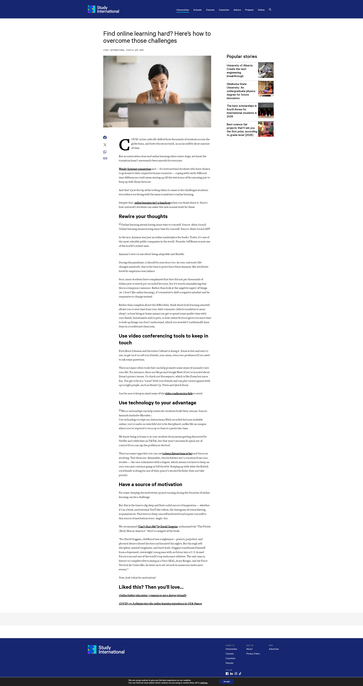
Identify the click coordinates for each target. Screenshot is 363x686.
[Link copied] (105, 158)
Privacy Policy (253, 653)
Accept (226, 681)
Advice (237, 10)
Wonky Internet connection (135, 169)
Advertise (274, 649)
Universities (183, 10)
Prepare (249, 10)
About (249, 649)
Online (261, 10)
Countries (224, 10)
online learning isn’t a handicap (152, 202)
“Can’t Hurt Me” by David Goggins (158, 526)
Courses (210, 10)
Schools (197, 10)
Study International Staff (117, 50)
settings (203, 683)
